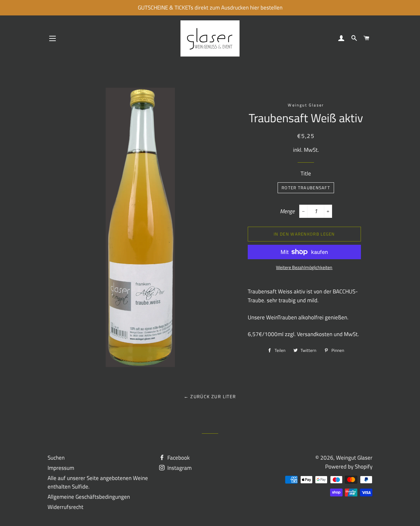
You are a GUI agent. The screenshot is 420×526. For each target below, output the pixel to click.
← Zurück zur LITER (210, 396)
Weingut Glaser (354, 457)
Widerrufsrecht (65, 507)
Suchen (56, 457)
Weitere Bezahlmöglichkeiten (304, 267)
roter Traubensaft (306, 187)
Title (306, 173)
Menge (287, 211)
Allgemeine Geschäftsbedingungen (89, 496)
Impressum (61, 468)
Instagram (179, 468)
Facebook (178, 457)
